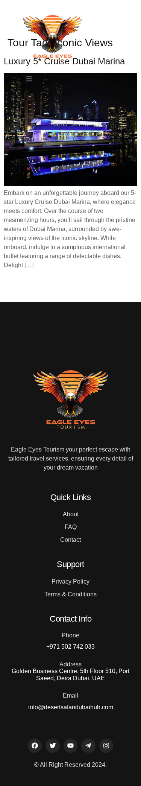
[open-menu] (29, 79)
